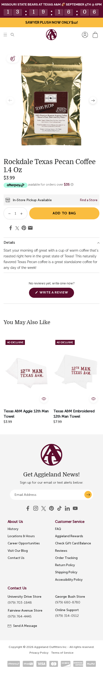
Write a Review (56, 294)
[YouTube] (51, 508)
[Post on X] (17, 228)
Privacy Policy (38, 652)
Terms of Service (62, 652)
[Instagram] (35, 508)
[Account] (85, 34)
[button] (5, 34)
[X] (43, 508)
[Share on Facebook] (10, 229)
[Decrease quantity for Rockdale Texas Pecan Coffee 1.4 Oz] (8, 213)
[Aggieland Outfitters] (51, 34)
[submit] (88, 494)
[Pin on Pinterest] (24, 229)
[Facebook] (27, 508)
